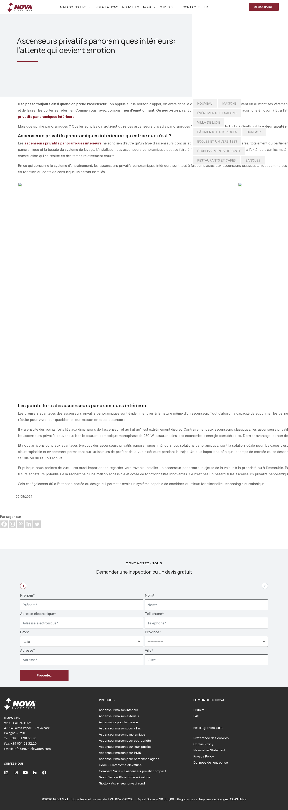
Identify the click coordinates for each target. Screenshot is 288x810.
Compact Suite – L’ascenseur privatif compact (132, 771)
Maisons (229, 103)
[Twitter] (37, 524)
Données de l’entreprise (210, 762)
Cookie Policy (203, 744)
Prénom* (27, 595)
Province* (153, 632)
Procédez (44, 675)
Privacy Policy (203, 756)
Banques (252, 160)
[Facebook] (4, 524)
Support (167, 7)
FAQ (196, 716)
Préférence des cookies (211, 738)
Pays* (25, 632)
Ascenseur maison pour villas (120, 728)
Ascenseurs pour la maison (118, 722)
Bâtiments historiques (217, 132)
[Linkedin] (28, 524)
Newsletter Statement (209, 750)
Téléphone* (154, 614)
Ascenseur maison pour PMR (120, 753)
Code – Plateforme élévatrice (120, 765)
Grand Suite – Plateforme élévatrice (124, 777)
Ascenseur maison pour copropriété (125, 741)
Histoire (199, 710)
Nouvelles (130, 7)
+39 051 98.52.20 (24, 743)
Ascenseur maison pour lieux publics (125, 747)
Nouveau (205, 103)
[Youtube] (25, 773)
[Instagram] (12, 524)
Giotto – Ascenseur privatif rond (122, 783)
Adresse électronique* (38, 614)
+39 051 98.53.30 (23, 738)
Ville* (149, 650)
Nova (147, 7)
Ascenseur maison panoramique (122, 734)
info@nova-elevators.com (32, 749)
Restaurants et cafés (216, 160)
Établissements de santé (219, 151)
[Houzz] (35, 773)
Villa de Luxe (208, 122)
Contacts (191, 7)
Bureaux (254, 132)
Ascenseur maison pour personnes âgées (129, 759)
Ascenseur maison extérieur (119, 716)
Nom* (150, 595)
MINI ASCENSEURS (73, 7)
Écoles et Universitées (217, 141)
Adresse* (27, 650)
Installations (106, 7)
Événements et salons (217, 113)
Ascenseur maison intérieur (118, 710)
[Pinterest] (20, 524)
